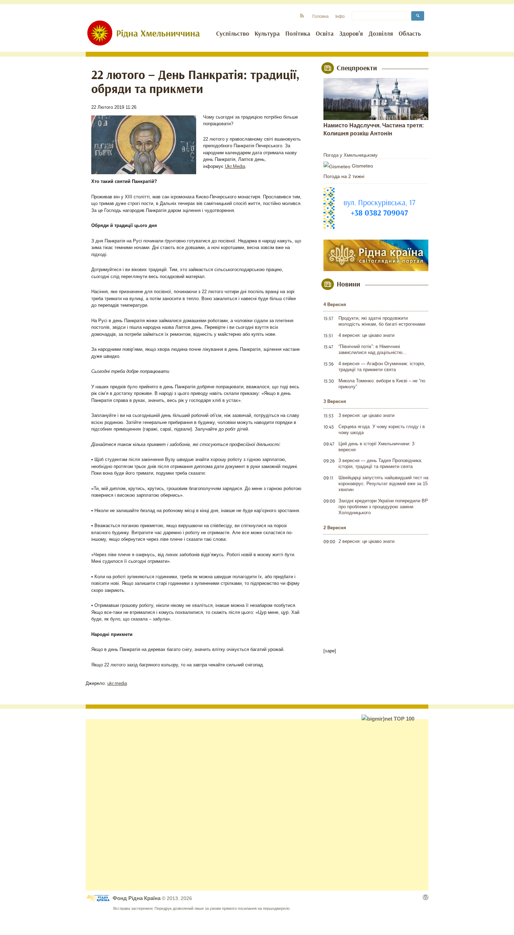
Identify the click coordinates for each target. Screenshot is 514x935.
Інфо (340, 16)
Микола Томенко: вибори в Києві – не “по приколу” (381, 383)
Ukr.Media (235, 166)
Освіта (325, 34)
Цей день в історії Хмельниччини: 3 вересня (376, 446)
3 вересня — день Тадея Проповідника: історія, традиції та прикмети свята (380, 463)
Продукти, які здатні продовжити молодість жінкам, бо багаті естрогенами (381, 321)
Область (410, 34)
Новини (348, 284)
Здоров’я (351, 34)
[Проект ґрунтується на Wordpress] (425, 897)
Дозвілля (381, 34)
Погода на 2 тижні (343, 176)
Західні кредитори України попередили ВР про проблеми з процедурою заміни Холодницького (383, 506)
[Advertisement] (257, 805)
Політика (297, 34)
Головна (320, 16)
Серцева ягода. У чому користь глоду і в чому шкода (381, 429)
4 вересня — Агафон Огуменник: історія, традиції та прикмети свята (381, 366)
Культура (267, 34)
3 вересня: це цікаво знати (366, 415)
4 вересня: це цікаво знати (366, 335)
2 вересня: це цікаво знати (366, 541)
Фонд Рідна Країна (137, 898)
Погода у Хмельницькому (350, 155)
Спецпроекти (357, 68)
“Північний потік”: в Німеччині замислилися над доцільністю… (372, 349)
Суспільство (232, 34)
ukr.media (117, 683)
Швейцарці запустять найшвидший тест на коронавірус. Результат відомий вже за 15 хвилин (383, 483)
